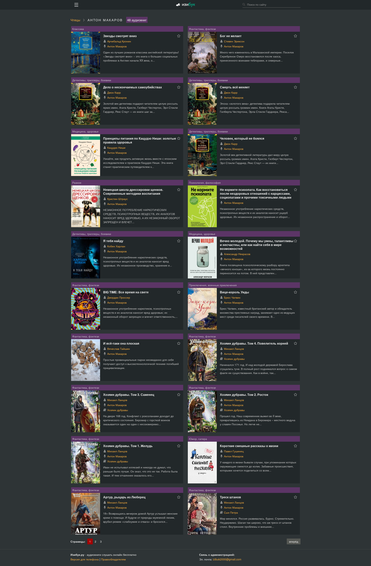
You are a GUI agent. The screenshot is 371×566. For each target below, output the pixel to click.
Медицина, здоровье (85, 131)
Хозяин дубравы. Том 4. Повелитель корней (254, 343)
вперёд (293, 541)
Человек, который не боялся (242, 138)
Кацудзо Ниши (116, 147)
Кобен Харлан (116, 246)
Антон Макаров (117, 46)
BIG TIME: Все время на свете (126, 292)
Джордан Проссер (118, 297)
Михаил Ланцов (234, 349)
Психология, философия (205, 182)
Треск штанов (230, 497)
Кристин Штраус (117, 199)
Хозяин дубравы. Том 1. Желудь (128, 446)
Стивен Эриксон (234, 41)
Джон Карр (114, 92)
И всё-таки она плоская (121, 343)
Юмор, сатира (198, 439)
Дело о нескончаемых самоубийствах (132, 87)
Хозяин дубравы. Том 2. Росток (244, 394)
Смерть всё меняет (235, 87)
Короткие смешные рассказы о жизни (249, 446)
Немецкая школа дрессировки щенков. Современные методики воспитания (133, 191)
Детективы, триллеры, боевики (91, 80)
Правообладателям (113, 559)
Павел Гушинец (234, 451)
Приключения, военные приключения (213, 285)
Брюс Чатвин (232, 297)
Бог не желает (231, 36)
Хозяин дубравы (234, 359)
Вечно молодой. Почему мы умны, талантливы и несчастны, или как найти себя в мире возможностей (256, 245)
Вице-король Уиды (234, 292)
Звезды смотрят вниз (120, 36)
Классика (78, 29)
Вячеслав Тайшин (118, 349)
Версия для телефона (85, 559)
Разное (76, 182)
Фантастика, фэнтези (202, 29)
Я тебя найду (113, 241)
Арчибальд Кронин (119, 41)
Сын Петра (231, 512)
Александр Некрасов (237, 254)
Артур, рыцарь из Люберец (124, 497)
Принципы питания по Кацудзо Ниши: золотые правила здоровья (139, 140)
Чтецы (75, 19)
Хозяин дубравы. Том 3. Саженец (128, 394)
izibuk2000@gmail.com (227, 559)
